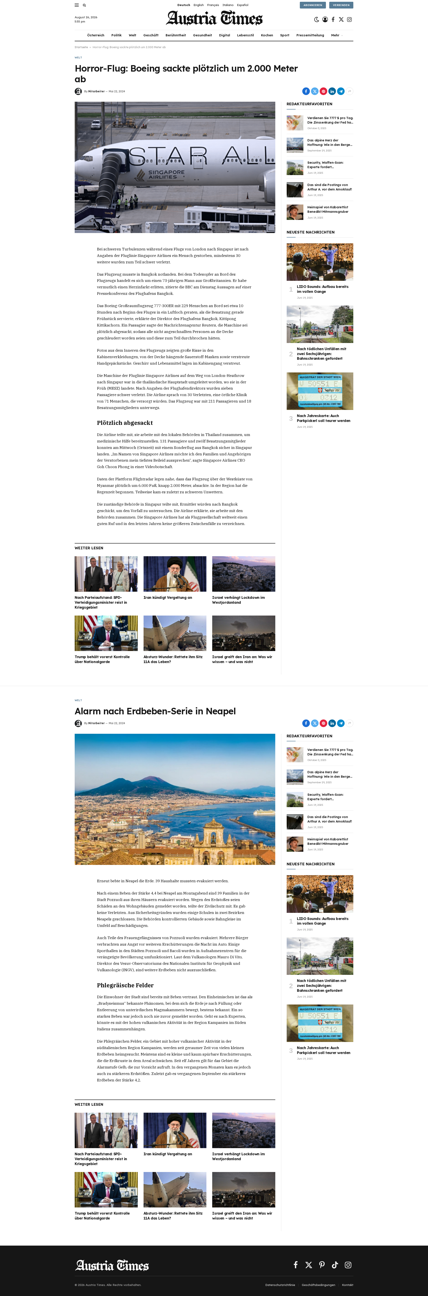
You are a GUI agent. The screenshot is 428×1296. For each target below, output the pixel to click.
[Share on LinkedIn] (332, 91)
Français (213, 5)
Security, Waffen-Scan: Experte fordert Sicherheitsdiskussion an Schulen (326, 165)
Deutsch (183, 5)
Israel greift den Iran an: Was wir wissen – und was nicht (242, 659)
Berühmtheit (176, 35)
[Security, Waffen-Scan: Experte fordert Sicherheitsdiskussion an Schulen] (295, 167)
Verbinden (341, 5)
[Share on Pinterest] (323, 91)
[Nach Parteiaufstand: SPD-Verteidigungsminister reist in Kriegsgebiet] (106, 574)
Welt (132, 35)
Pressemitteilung (310, 35)
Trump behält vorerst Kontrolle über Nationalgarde (102, 659)
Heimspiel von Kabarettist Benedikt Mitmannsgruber (327, 209)
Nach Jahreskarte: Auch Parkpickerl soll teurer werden (323, 418)
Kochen (267, 35)
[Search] (84, 5)
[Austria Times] (214, 19)
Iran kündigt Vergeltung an (168, 597)
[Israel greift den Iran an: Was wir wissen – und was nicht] (243, 633)
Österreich (95, 35)
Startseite (81, 47)
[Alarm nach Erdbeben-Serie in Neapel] (175, 799)
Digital (224, 35)
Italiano (228, 5)
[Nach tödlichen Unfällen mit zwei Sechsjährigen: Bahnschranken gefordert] (320, 324)
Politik (116, 35)
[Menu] (77, 5)
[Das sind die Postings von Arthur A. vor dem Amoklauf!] (295, 189)
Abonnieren (313, 5)
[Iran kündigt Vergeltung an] (175, 574)
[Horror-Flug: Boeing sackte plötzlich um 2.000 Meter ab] (175, 167)
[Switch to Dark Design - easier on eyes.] (316, 19)
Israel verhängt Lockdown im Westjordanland (238, 600)
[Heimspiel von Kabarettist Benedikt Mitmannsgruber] (295, 212)
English (198, 5)
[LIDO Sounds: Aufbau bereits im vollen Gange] (320, 262)
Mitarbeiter (96, 91)
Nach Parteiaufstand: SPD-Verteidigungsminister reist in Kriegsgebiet (101, 602)
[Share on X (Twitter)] (315, 91)
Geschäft (150, 35)
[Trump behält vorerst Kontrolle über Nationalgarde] (106, 633)
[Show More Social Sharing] (349, 91)
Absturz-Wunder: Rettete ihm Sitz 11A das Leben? (173, 659)
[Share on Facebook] (306, 91)
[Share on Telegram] (341, 91)
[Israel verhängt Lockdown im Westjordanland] (243, 574)
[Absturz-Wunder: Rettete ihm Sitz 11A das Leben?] (175, 633)
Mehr (335, 35)
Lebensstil (245, 35)
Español (242, 5)
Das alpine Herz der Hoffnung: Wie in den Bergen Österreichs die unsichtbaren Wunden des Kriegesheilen (330, 142)
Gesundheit (202, 35)
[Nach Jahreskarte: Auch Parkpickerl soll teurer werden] (320, 391)
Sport (284, 35)
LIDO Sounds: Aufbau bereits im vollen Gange (322, 289)
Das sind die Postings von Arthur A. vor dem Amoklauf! (329, 187)
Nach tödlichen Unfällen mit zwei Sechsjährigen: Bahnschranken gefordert (321, 354)
